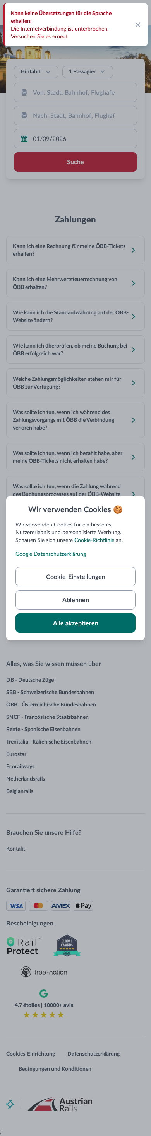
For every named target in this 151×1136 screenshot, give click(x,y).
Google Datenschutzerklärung (50, 553)
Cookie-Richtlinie (94, 540)
